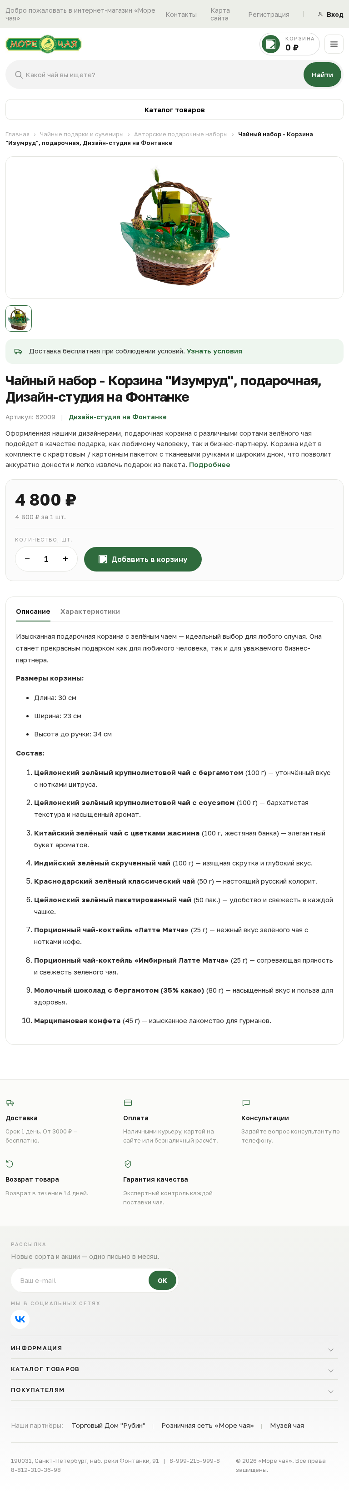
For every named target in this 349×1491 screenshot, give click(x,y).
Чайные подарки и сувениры (82, 134)
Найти (322, 74)
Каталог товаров (175, 109)
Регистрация (268, 14)
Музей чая (287, 1425)
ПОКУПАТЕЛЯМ (38, 1389)
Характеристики (90, 611)
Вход (335, 14)
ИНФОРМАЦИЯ (36, 1348)
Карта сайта (220, 14)
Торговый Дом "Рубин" (108, 1425)
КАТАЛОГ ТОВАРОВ (45, 1368)
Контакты (181, 14)
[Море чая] (130, 44)
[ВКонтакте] (20, 1319)
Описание (33, 611)
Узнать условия (214, 351)
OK (162, 1280)
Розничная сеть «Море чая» (207, 1425)
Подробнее (209, 464)
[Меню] (334, 44)
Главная (17, 134)
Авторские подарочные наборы (181, 134)
